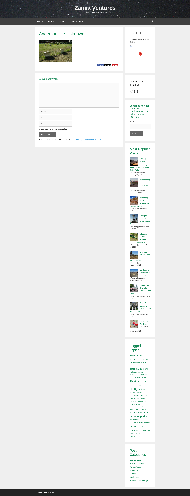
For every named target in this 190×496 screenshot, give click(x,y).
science (147, 423)
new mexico (134, 420)
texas (146, 427)
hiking (133, 389)
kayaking (139, 392)
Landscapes (135, 477)
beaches (136, 363)
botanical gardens (139, 369)
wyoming (138, 433)
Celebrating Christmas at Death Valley (145, 273)
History (133, 474)
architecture (136, 359)
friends (132, 385)
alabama (142, 356)
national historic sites (138, 409)
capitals (140, 372)
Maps (50, 21)
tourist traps (134, 430)
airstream (134, 356)
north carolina (136, 422)
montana (133, 401)
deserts (132, 377)
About (39, 21)
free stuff (143, 382)
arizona (145, 359)
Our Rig (61, 21)
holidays (132, 392)
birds (131, 366)
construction (142, 375)
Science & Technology (139, 480)
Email (132, 121)
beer (143, 362)
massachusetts (134, 398)
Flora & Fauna (135, 467)
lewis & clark (134, 395)
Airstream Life (135, 460)
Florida (134, 381)
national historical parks (137, 407)
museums (141, 401)
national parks (138, 416)
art (131, 363)
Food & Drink (135, 470)
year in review (135, 436)
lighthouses (143, 395)
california (133, 372)
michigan (143, 398)
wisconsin (132, 433)
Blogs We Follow (77, 21)
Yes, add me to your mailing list (53, 129)
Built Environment (137, 464)
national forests (135, 404)
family (143, 378)
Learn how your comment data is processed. (90, 140)
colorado (133, 375)
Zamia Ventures (95, 8)
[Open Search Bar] (152, 21)
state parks (136, 426)
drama (137, 378)
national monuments (139, 412)
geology (139, 385)
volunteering (144, 430)
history (142, 389)
